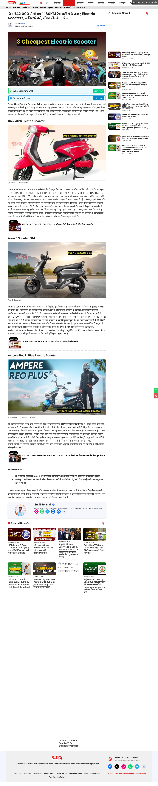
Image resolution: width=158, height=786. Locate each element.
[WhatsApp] (156, 390)
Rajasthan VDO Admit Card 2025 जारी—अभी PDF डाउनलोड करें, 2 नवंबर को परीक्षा (94, 549)
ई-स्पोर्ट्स (122, 3)
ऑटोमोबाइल (68, 3)
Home (47, 3)
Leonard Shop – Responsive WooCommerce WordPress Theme (108, 785)
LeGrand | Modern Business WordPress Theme (63, 785)
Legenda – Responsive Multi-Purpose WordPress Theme (57, 785)
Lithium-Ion (45, 427)
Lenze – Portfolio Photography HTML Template (101, 785)
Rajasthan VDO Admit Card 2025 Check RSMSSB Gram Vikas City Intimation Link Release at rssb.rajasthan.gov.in (134, 148)
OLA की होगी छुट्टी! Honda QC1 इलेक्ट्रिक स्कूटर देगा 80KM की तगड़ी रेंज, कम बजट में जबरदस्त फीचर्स (57, 476)
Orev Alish (39, 216)
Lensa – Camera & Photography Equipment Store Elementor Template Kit (95, 785)
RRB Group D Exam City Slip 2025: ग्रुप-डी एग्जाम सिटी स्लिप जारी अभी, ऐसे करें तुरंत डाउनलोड (57, 224)
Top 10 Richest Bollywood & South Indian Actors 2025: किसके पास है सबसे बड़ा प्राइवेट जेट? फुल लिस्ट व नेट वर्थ (68, 550)
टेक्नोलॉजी (80, 3)
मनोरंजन (90, 3)
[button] (147, 3)
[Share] (156, 395)
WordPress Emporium (47, 785)
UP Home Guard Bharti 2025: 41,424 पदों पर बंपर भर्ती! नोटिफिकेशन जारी (50, 341)
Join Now (98, 91)
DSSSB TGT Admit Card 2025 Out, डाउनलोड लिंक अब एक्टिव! (69, 743)
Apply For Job (135, 3)
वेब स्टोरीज (111, 3)
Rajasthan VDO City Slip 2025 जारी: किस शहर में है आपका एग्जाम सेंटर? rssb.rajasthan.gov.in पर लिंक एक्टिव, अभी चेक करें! (94, 585)
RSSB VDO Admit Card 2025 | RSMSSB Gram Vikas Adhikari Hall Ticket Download (19, 583)
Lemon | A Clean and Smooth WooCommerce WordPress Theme (87, 785)
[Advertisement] (133, 32)
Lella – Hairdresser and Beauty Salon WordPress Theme (69, 785)
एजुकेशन (101, 3)
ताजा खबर (57, 3)
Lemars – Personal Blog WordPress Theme (81, 785)
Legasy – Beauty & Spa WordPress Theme (51, 785)
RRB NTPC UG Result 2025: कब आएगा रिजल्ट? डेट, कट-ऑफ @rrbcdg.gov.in (135, 137)
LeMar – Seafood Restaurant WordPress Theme (75, 785)
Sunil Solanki (18, 23)
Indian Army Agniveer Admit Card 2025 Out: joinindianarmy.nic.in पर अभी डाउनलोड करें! (44, 583)
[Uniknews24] (12, 3)
